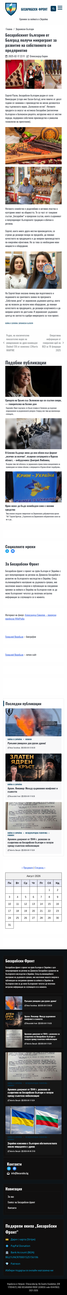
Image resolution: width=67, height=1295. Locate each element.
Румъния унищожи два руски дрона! (27, 743)
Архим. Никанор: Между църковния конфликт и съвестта (33, 789)
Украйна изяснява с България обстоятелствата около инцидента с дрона (32, 1144)
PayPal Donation (20, 1246)
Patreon (15, 1263)
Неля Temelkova (15, 747)
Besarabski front (15, 796)
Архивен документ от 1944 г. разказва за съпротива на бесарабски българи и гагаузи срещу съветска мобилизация (30, 842)
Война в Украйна (11, 323)
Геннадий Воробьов (14, 637)
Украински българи (26, 323)
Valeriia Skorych (15, 850)
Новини (28, 739)
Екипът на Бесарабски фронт (21, 1202)
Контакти (10, 685)
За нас (11, 1196)
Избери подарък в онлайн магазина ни (29, 1270)
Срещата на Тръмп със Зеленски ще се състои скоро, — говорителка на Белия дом (33, 402)
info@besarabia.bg (19, 1173)
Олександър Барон (39, 56)
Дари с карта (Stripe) (23, 1239)
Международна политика (36, 833)
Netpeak (21, 1283)
